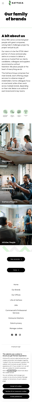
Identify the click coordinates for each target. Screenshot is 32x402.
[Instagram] (20, 335)
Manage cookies (16, 328)
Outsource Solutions (16, 318)
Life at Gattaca (16, 300)
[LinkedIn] (16, 335)
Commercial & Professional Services (16, 311)
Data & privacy (16, 323)
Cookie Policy (12, 370)
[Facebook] (12, 335)
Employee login (16, 346)
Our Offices (16, 295)
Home (16, 285)
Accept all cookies (16, 386)
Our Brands (16, 290)
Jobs (16, 305)
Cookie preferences (16, 396)
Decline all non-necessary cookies (16, 391)
